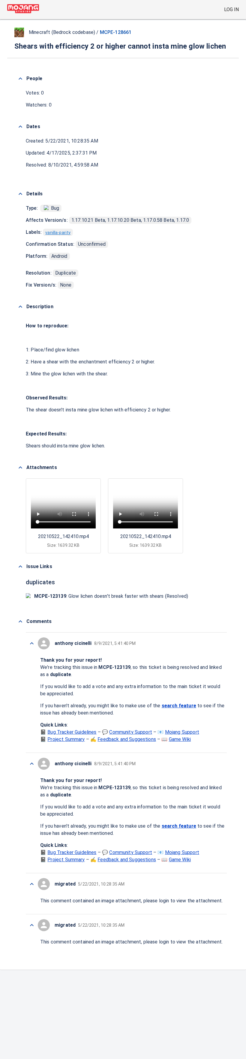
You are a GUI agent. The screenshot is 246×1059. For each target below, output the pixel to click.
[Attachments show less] (20, 468)
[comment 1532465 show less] (32, 643)
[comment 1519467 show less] (32, 764)
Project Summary (66, 739)
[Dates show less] (20, 127)
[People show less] (20, 79)
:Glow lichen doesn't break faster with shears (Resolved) (111, 596)
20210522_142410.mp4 (63, 536)
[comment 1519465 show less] (32, 925)
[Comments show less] (20, 621)
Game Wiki (180, 739)
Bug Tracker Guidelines (71, 732)
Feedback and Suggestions (127, 739)
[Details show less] (20, 194)
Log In (231, 9)
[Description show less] (20, 307)
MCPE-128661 (116, 32)
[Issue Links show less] (20, 567)
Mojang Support (182, 732)
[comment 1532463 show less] (32, 884)
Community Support (130, 732)
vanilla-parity (57, 232)
